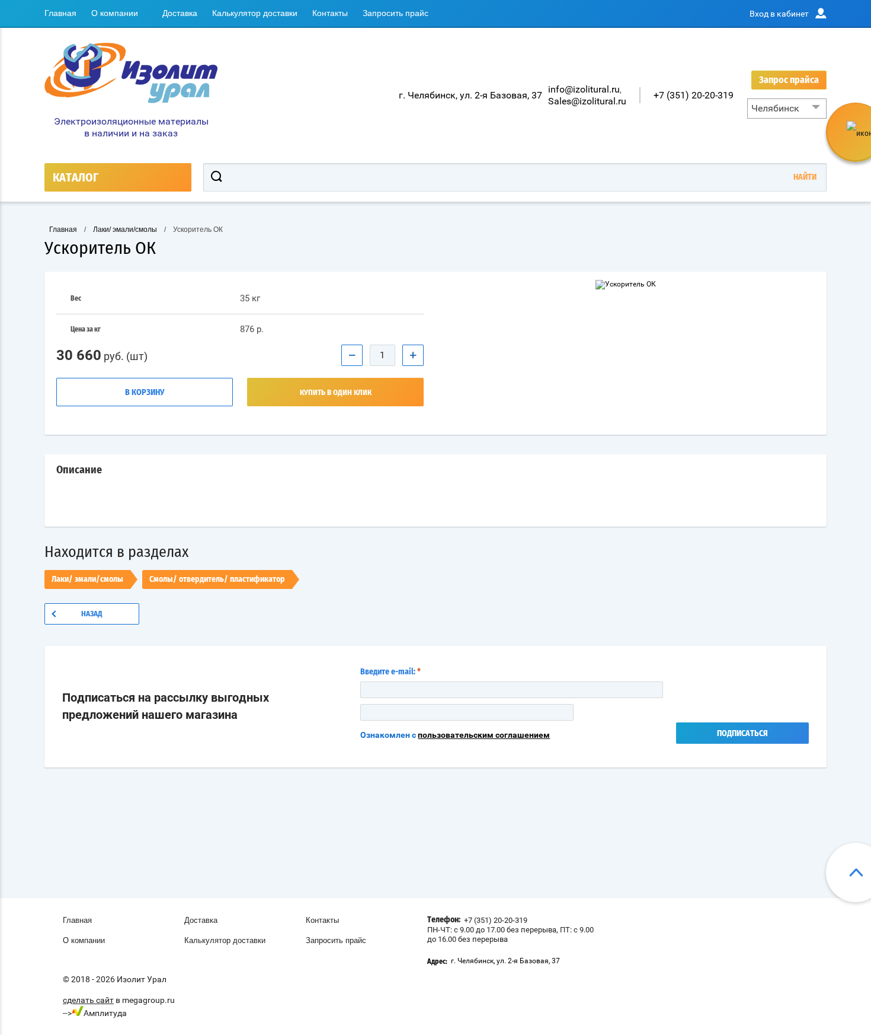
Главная (60, 13)
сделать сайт (88, 1000)
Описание (79, 470)
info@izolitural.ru (584, 89)
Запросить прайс (395, 13)
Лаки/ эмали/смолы (87, 579)
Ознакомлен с (455, 735)
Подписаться (742, 734)
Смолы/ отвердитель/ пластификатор (217, 579)
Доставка (179, 13)
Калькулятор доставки (254, 13)
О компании (114, 13)
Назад (92, 614)
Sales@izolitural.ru (587, 101)
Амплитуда (105, 1013)
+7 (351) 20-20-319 (694, 95)
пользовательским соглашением (484, 735)
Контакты (330, 13)
